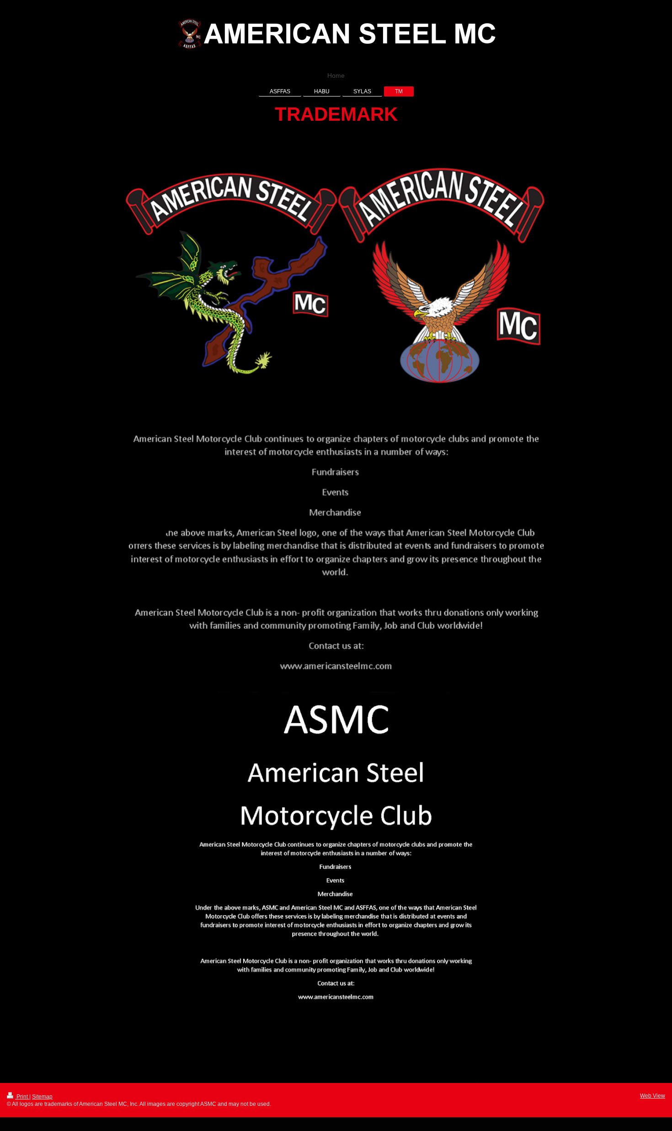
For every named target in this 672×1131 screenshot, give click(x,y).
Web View (652, 1096)
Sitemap (42, 1096)
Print (22, 1096)
